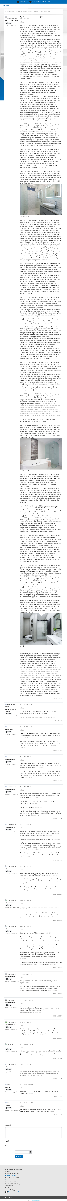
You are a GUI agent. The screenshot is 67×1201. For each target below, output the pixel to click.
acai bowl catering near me (33, 1075)
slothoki (50, 917)
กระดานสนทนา (9, 11)
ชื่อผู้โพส (8, 1141)
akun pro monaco (38, 767)
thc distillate (53, 964)
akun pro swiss (34, 797)
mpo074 (27, 857)
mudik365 (56, 941)
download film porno (26, 891)
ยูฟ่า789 (30, 1093)
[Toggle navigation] (65, 6)
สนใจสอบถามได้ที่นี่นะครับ (23, 11)
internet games (55, 839)
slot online (34, 803)
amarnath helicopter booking (34, 1055)
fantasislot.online (53, 991)
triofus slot (38, 807)
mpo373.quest (24, 983)
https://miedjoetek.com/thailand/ (30, 1013)
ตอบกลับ (19, 1156)
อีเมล (7, 1146)
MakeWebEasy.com (36, 1200)
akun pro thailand (51, 875)
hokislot (27, 909)
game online (28, 777)
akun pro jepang (35, 849)
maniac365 (48, 933)
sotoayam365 (24, 959)
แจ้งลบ (22, 22)
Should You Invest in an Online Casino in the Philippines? (37, 717)
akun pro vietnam (36, 815)
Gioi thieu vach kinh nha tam (41, 11)
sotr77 (51, 949)
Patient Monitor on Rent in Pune (38, 1035)
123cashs (51, 1111)
